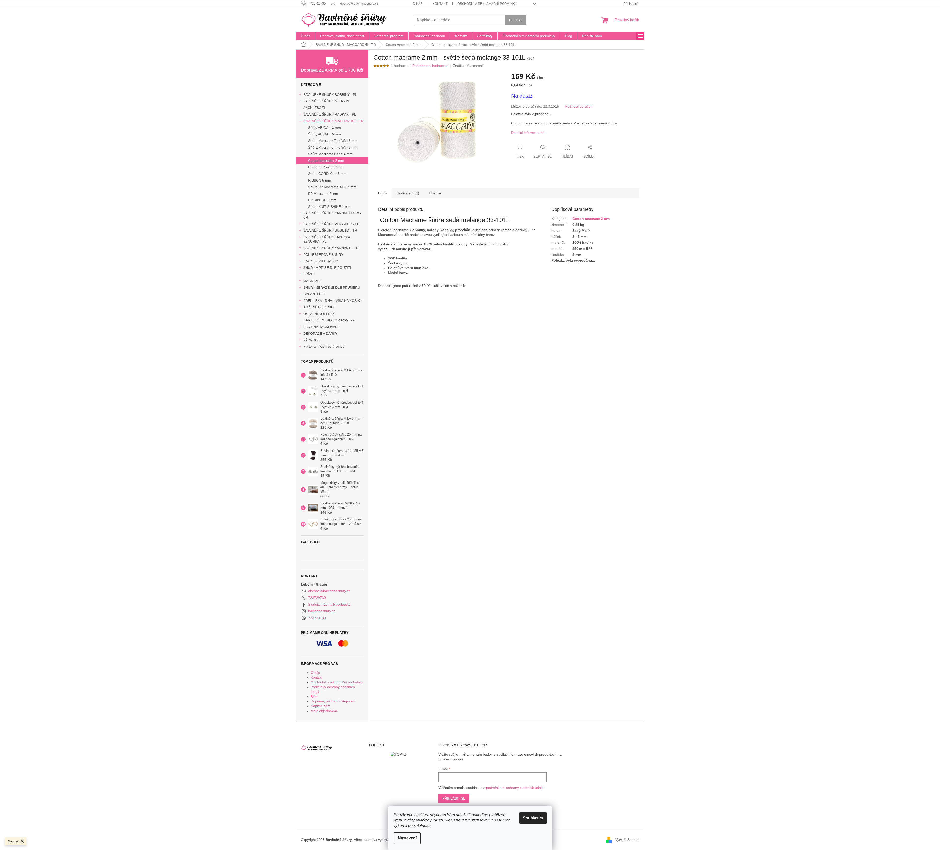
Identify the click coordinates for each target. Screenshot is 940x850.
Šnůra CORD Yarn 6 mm (327, 174)
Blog (314, 696)
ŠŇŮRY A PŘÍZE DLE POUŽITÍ (327, 268)
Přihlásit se (453, 798)
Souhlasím (533, 818)
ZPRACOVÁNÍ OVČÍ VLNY (324, 347)
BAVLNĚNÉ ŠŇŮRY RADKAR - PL (329, 114)
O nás (418, 4)
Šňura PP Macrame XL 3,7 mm (332, 187)
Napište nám (320, 706)
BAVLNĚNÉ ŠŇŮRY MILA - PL (326, 101)
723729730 (317, 598)
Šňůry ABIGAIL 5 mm (324, 134)
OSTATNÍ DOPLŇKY (319, 314)
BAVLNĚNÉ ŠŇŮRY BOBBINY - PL (330, 95)
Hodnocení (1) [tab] (408, 193)
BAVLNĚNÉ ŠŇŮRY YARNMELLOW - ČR (332, 215)
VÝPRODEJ (312, 340)
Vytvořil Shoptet (627, 840)
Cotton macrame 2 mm (326, 161)
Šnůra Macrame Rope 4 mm (330, 154)
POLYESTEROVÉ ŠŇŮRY (323, 255)
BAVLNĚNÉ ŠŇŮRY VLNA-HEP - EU (331, 224)
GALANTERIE (314, 294)
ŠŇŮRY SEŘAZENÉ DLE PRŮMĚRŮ (331, 287)
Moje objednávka (324, 711)
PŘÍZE (308, 274)
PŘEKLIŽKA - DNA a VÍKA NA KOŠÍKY (332, 301)
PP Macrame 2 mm (323, 194)
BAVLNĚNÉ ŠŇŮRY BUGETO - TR (330, 230)
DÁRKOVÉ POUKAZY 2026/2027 (329, 320)
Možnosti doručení (579, 106)
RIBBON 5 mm (319, 180)
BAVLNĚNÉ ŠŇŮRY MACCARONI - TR (333, 121)
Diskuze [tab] (435, 193)
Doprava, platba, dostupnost (333, 701)
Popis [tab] (382, 193)
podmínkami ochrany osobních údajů (515, 787)
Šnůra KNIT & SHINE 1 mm (329, 207)
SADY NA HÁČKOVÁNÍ (321, 327)
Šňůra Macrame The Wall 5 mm (333, 147)
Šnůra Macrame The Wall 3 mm (333, 141)
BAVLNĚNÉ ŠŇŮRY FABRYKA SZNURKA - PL (326, 239)
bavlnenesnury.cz (321, 611)
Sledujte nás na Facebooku (329, 604)
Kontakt (440, 4)
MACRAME (312, 281)
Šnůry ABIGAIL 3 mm (324, 128)
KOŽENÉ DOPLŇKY (318, 307)
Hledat (515, 20)
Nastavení (407, 838)
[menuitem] (305, 36)
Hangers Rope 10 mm (325, 167)
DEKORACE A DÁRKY (320, 333)
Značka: (468, 66)
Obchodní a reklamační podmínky (487, 4)
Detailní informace (525, 133)
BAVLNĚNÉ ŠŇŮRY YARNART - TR (331, 248)
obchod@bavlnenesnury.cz (329, 591)
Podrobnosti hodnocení (430, 66)
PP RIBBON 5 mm (322, 200)
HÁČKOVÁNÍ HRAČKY (320, 261)
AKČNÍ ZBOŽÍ (314, 108)
